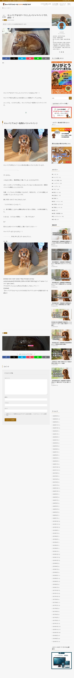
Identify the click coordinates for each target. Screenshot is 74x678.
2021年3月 (56, 482)
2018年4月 (56, 578)
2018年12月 (56, 554)
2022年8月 (56, 449)
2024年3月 (56, 431)
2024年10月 (56, 428)
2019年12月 (56, 521)
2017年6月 (56, 608)
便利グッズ (57, 192)
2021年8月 (56, 473)
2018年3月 (56, 581)
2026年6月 (56, 416)
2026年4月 (56, 422)
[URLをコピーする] (46, 58)
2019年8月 (56, 530)
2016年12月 (56, 626)
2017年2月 (56, 620)
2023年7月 (56, 440)
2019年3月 (56, 545)
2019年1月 (56, 551)
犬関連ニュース (57, 207)
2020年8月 (56, 497)
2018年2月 (56, 584)
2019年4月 (56, 542)
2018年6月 (56, 572)
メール (7, 402)
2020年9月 (56, 494)
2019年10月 (56, 527)
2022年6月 (56, 455)
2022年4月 (56, 458)
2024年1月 (56, 434)
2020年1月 (56, 518)
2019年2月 (56, 548)
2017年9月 (56, 599)
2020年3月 (56, 512)
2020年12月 (56, 488)
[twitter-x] (63, 1)
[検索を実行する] (70, 98)
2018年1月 (56, 587)
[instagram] (65, 1)
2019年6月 (56, 536)
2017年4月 (56, 614)
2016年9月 (56, 635)
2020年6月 (56, 503)
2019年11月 (56, 524)
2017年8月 (56, 602)
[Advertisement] (26, 76)
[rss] (69, 1)
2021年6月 (56, 476)
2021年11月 (56, 470)
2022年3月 (56, 461)
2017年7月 (56, 605)
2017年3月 (56, 617)
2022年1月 (56, 464)
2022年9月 (56, 446)
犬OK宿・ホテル (58, 204)
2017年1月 (56, 623)
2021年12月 (56, 467)
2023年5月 (56, 443)
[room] (67, 1)
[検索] (71, 1)
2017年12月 (56, 590)
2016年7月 (56, 641)
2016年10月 (56, 632)
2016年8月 (56, 638)
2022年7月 (56, 452)
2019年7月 (56, 533)
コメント (7, 378)
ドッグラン (56, 186)
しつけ (55, 174)
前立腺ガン (57, 195)
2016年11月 (56, 629)
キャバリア (57, 177)
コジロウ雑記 (57, 180)
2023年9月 (56, 437)
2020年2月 (56, 515)
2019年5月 (56, 539)
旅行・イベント (58, 201)
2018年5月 (56, 575)
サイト (6, 408)
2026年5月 (56, 419)
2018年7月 (56, 569)
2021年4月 (56, 479)
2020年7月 (56, 500)
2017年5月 (56, 611)
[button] (6, 58)
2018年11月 (56, 557)
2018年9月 (56, 563)
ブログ (5, 20)
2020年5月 (56, 506)
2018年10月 (56, 560)
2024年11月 (56, 425)
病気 (55, 210)
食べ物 (56, 219)
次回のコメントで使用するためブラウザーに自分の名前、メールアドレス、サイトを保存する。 (26, 414)
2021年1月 (56, 485)
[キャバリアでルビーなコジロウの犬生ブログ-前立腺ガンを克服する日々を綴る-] (16, 4)
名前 (6, 397)
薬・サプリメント (58, 216)
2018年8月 (56, 566)
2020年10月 (56, 491)
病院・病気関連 (58, 213)
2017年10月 (56, 596)
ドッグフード (57, 183)
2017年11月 (56, 593)
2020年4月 (56, 509)
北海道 (55, 198)
